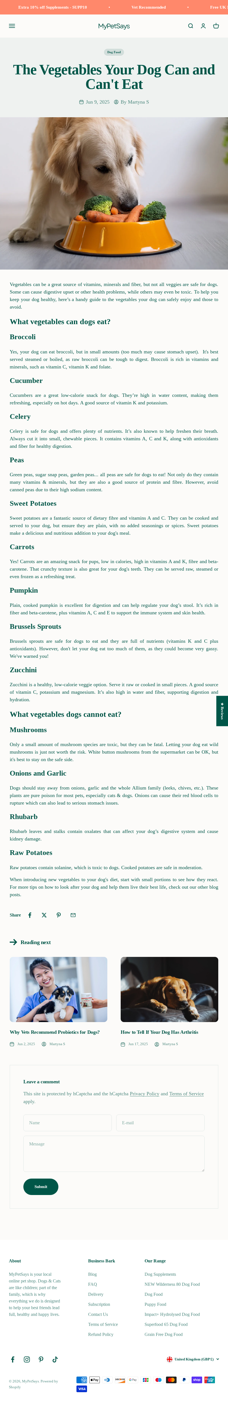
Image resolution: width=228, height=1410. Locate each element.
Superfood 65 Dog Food (166, 1324)
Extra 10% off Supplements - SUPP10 (46, 7)
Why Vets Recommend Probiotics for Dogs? (55, 1032)
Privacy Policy (144, 1093)
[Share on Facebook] (29, 915)
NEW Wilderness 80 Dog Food (172, 1284)
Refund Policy (100, 1334)
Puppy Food (155, 1304)
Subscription (99, 1304)
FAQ (92, 1284)
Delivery (95, 1294)
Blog (92, 1274)
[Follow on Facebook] (12, 1359)
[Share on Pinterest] (58, 915)
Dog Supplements (160, 1274)
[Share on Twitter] (44, 915)
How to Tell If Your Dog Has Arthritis (159, 1032)
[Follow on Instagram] (27, 1359)
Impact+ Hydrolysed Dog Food (172, 1314)
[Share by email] (73, 915)
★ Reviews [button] (222, 710)
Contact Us (98, 1314)
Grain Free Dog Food (164, 1334)
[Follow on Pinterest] (41, 1359)
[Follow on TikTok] (55, 1359)
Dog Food (114, 52)
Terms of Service (186, 1093)
